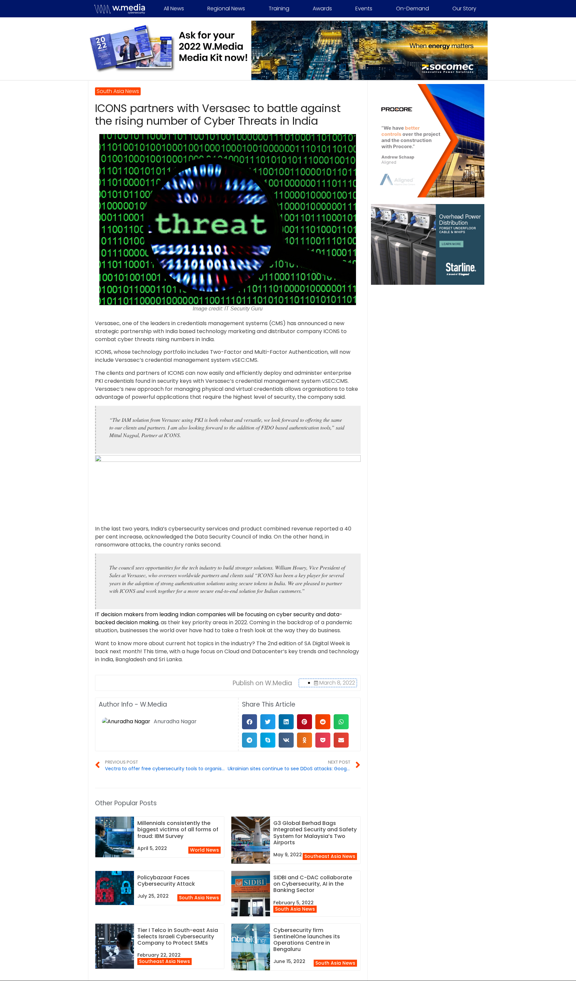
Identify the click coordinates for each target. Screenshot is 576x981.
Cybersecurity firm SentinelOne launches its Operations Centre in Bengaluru (306, 939)
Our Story (464, 8)
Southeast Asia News (329, 856)
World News (204, 850)
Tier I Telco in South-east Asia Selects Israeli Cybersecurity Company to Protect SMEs (177, 936)
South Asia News (199, 897)
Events (363, 8)
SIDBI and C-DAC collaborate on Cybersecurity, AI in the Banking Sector (312, 884)
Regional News (226, 8)
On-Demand (412, 8)
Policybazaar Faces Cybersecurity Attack (166, 881)
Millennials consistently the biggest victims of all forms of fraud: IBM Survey (177, 829)
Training (279, 8)
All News (174, 8)
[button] (249, 721)
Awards (322, 8)
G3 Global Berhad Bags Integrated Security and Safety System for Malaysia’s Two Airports (315, 832)
